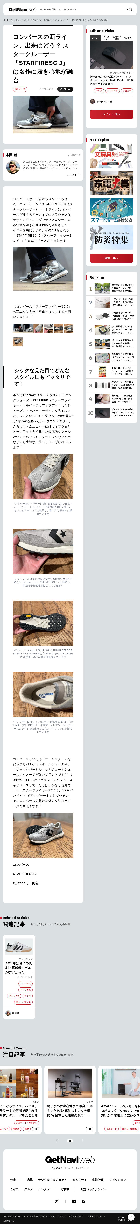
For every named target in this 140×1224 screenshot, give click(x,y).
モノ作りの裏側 (117, 38)
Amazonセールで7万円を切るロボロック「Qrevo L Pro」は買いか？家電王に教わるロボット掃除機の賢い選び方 (69, 1111)
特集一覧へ (111, 258)
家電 (90, 1102)
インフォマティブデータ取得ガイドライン (66, 1216)
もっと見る (73, 175)
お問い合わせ (9, 1221)
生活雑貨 (98, 1179)
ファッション (16, 20)
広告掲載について (95, 1216)
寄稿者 (65, 1189)
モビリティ (79, 1179)
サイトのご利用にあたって (14, 1216)
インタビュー (106, 38)
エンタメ (44, 1189)
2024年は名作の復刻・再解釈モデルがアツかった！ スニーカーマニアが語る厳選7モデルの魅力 (18, 968)
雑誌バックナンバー (93, 1189)
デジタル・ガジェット (121, 72)
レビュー (95, 38)
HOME (5, 20)
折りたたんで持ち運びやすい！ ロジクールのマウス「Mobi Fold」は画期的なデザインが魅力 (111, 80)
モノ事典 (127, 38)
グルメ (28, 1189)
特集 (13, 1179)
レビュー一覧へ (112, 114)
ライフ (35, 1102)
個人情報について (37, 1216)
